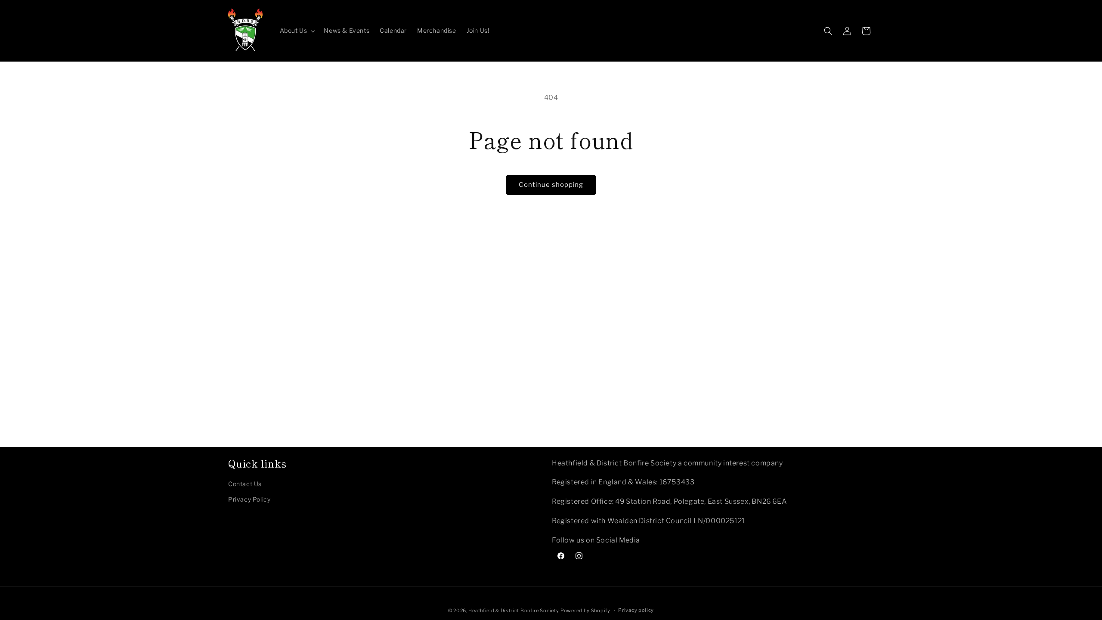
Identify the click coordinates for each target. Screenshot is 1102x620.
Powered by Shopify (585, 611)
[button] (297, 31)
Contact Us (245, 483)
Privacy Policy (249, 499)
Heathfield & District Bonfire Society (513, 611)
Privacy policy (636, 610)
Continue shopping (551, 185)
